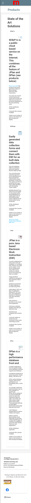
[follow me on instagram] (8, 498)
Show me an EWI (13, 86)
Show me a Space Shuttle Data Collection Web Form (15, 221)
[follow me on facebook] (7, 491)
